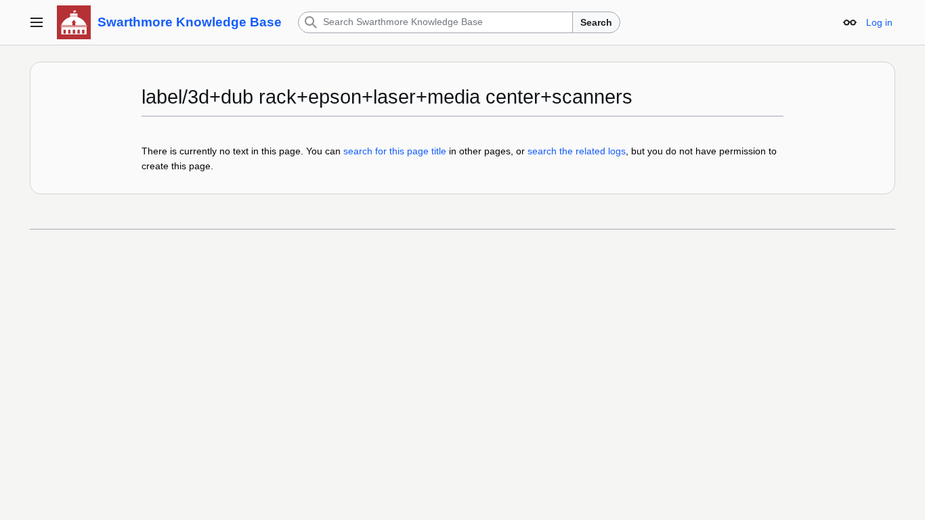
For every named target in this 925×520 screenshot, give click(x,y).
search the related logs (577, 151)
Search (596, 22)
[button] (36, 22)
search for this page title (394, 151)
